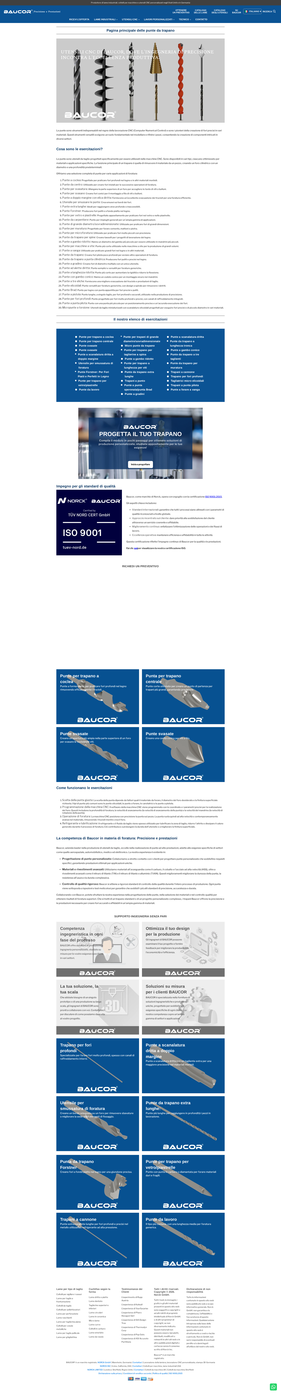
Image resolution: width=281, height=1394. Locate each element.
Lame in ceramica (97, 1316)
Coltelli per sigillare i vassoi (69, 1294)
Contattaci (137, 1362)
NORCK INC (105, 1366)
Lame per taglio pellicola (67, 1333)
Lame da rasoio (96, 1336)
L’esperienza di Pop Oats (132, 1334)
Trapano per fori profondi (187, 376)
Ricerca (268, 11)
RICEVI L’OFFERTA (79, 19)
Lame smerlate (96, 1332)
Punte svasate (88, 345)
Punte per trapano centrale (96, 341)
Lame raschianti (64, 1317)
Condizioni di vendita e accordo (137, 1373)
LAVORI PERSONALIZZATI (158, 19)
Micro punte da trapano (140, 345)
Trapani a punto (135, 380)
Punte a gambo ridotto (139, 358)
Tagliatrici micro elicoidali (187, 380)
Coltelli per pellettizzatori (68, 1309)
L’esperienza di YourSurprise (134, 1308)
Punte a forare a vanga (185, 389)
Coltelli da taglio (63, 1305)
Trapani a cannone (183, 372)
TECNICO (184, 19)
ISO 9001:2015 (213, 496)
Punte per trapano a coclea (96, 336)
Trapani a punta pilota (185, 385)
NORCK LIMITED (95, 1370)
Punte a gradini (134, 394)
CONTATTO (201, 19)
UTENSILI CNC (130, 19)
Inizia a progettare (140, 464)
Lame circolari (96, 1312)
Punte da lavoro (89, 389)
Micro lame (94, 1320)
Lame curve (94, 1324)
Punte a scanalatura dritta (187, 336)
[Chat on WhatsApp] (273, 1387)
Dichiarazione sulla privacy (110, 1373)
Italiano (254, 11)
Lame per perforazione (67, 1313)
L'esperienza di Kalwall (131, 1304)
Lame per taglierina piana (68, 1322)
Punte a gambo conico (185, 350)
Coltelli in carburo (97, 1328)
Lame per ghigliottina (66, 1337)
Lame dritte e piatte (98, 1297)
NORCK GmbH (104, 1362)
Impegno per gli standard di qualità (85, 486)
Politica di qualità (160, 1373)
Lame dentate (95, 1301)
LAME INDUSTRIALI (105, 19)
